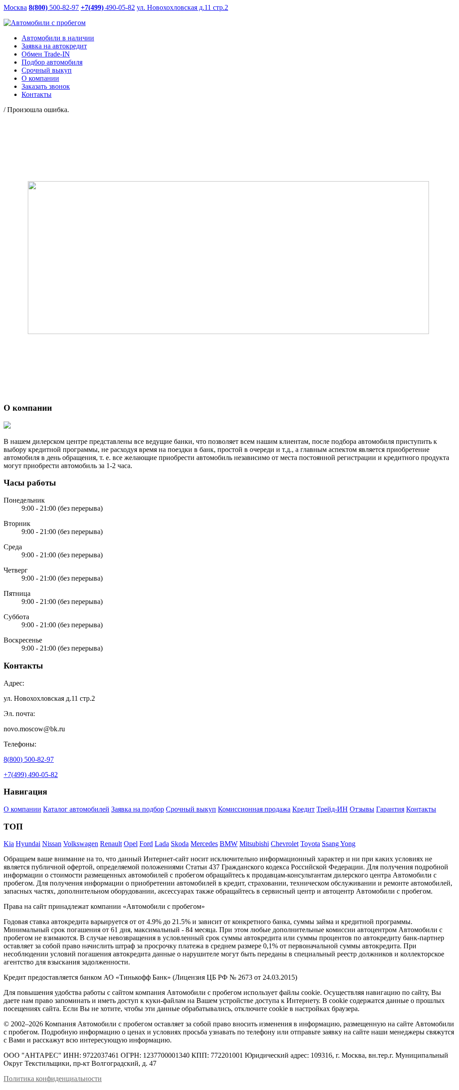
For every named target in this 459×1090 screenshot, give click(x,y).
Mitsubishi (254, 843)
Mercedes (204, 843)
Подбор (52, 62)
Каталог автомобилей (76, 809)
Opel (131, 843)
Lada (162, 843)
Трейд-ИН (332, 809)
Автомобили (58, 38)
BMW (229, 843)
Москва (15, 7)
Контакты (37, 94)
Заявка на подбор (137, 809)
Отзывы (362, 809)
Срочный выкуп (191, 809)
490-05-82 (108, 7)
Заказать (46, 86)
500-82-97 (54, 7)
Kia (9, 843)
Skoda (180, 843)
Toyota (310, 843)
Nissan (51, 843)
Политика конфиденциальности (53, 1078)
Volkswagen (80, 843)
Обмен (46, 54)
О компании (40, 78)
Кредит (303, 809)
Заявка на (54, 46)
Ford (146, 843)
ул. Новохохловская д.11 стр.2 (182, 7)
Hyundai (28, 843)
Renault (111, 843)
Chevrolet (285, 843)
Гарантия (390, 809)
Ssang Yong (338, 843)
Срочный (47, 70)
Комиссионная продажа (254, 809)
